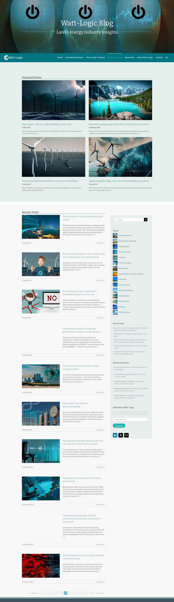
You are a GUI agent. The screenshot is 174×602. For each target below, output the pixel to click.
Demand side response (127, 241)
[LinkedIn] (115, 435)
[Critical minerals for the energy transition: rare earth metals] (41, 566)
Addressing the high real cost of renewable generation (119, 181)
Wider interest (124, 312)
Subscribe (119, 426)
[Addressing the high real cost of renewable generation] (120, 157)
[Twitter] (120, 435)
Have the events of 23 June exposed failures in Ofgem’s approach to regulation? (131, 329)
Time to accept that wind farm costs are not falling (49, 181)
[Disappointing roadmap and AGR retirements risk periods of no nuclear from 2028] (41, 526)
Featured (122, 257)
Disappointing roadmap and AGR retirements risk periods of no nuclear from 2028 (81, 518)
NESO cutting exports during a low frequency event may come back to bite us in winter (130, 341)
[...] (38, 133)
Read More (100, 243)
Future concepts (125, 263)
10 (78, 593)
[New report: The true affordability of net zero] (53, 100)
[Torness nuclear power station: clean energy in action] (41, 376)
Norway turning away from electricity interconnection (119, 124)
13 (91, 593)
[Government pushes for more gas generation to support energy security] (41, 339)
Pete (115, 367)
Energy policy (124, 246)
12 (87, 593)
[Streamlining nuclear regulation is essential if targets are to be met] (41, 302)
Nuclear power (124, 285)
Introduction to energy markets (131, 274)
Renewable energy (126, 290)
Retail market (124, 296)
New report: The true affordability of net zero (46, 124)
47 (98, 593)
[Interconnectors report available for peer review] (41, 227)
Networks (122, 279)
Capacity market (125, 235)
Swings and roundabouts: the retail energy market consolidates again (129, 352)
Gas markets (123, 268)
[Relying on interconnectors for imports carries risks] (41, 488)
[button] (166, 57)
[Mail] (126, 435)
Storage (122, 307)
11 (82, 593)
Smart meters (124, 301)
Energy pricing (124, 252)
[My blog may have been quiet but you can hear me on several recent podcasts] (41, 451)
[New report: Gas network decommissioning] (41, 414)
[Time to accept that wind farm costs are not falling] (53, 157)
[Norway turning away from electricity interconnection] (120, 100)
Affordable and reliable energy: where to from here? (129, 382)
